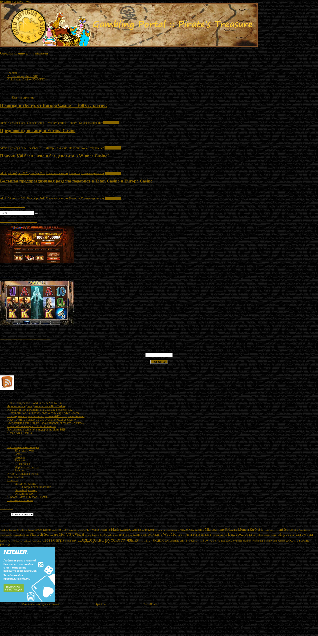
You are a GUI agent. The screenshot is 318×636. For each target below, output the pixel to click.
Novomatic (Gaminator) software (14, 535)
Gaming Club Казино (144, 529)
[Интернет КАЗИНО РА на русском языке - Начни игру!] (37, 261)
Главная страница (23, 97)
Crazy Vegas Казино (96, 529)
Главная (12, 72)
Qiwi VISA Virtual (71, 534)
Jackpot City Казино (192, 529)
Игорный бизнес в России (23, 473)
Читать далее (111, 122)
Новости (73, 122)
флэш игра (293, 540)
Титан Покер (146, 541)
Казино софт (15, 477)
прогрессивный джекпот (260, 541)
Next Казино (304, 530)
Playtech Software (44, 534)
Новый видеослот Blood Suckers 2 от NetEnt (34, 403)
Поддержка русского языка (108, 540)
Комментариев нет (91, 122)
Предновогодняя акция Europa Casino (37, 130)
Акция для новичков (196, 534)
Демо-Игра (258, 535)
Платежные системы (20, 500)
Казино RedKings (23, 541)
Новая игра (53, 540)
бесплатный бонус (200, 540)
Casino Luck (60, 529)
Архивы (5, 514)
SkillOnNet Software (109, 535)
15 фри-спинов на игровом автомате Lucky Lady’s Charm (43, 412)
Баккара (20, 457)
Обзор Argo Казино (19, 432)
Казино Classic (7, 540)
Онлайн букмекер (26, 490)
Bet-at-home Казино (25, 530)
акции (158, 540)
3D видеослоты (24, 450)
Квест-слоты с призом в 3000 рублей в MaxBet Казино (41, 419)
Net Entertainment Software (276, 529)
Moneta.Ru (246, 529)
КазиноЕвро (37, 541)
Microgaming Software (221, 529)
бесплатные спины (176, 540)
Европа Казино (271, 535)
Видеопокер (22, 463)
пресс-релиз (242, 541)
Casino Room (76, 529)
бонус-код (219, 540)
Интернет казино (55, 122)
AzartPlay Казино (8, 530)
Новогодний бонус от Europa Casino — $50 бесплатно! (53, 105)
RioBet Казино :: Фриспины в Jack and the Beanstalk (39, 409)
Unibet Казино (152, 534)
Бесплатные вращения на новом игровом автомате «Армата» (45, 422)
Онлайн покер (24, 493)
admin (3, 122)
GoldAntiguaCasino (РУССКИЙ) (27, 79)
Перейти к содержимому (15, 1)
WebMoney (173, 534)
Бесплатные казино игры (23, 447)
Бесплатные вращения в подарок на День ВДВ (36, 429)
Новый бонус (71, 541)
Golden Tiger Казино (168, 530)
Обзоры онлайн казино (36, 487)
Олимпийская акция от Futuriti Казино (31, 426)
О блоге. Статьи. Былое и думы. (27, 496)
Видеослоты (240, 534)
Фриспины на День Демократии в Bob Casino (36, 406)
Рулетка (19, 470)
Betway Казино (43, 529)
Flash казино (121, 529)
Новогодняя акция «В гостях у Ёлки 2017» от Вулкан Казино (45, 416)
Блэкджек (21, 460)
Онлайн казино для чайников (24, 53)
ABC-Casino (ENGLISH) (22, 76)
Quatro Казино (92, 535)
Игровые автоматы (27, 467)
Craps (18, 453)
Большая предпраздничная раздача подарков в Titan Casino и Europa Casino (76, 181)
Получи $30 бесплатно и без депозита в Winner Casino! (54, 155)
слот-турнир (278, 540)
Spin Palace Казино (130, 534)
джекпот (231, 540)
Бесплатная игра (218, 534)
